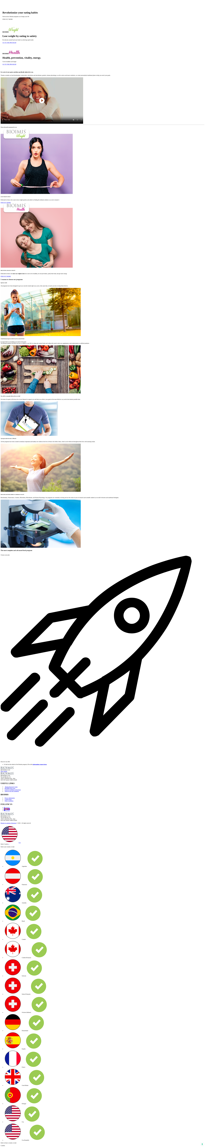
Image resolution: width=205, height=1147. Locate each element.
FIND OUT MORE (7, 19)
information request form (40, 764)
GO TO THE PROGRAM (9, 42)
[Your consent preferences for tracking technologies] (202, 1144)
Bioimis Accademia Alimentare (8, 823)
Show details (4, 771)
